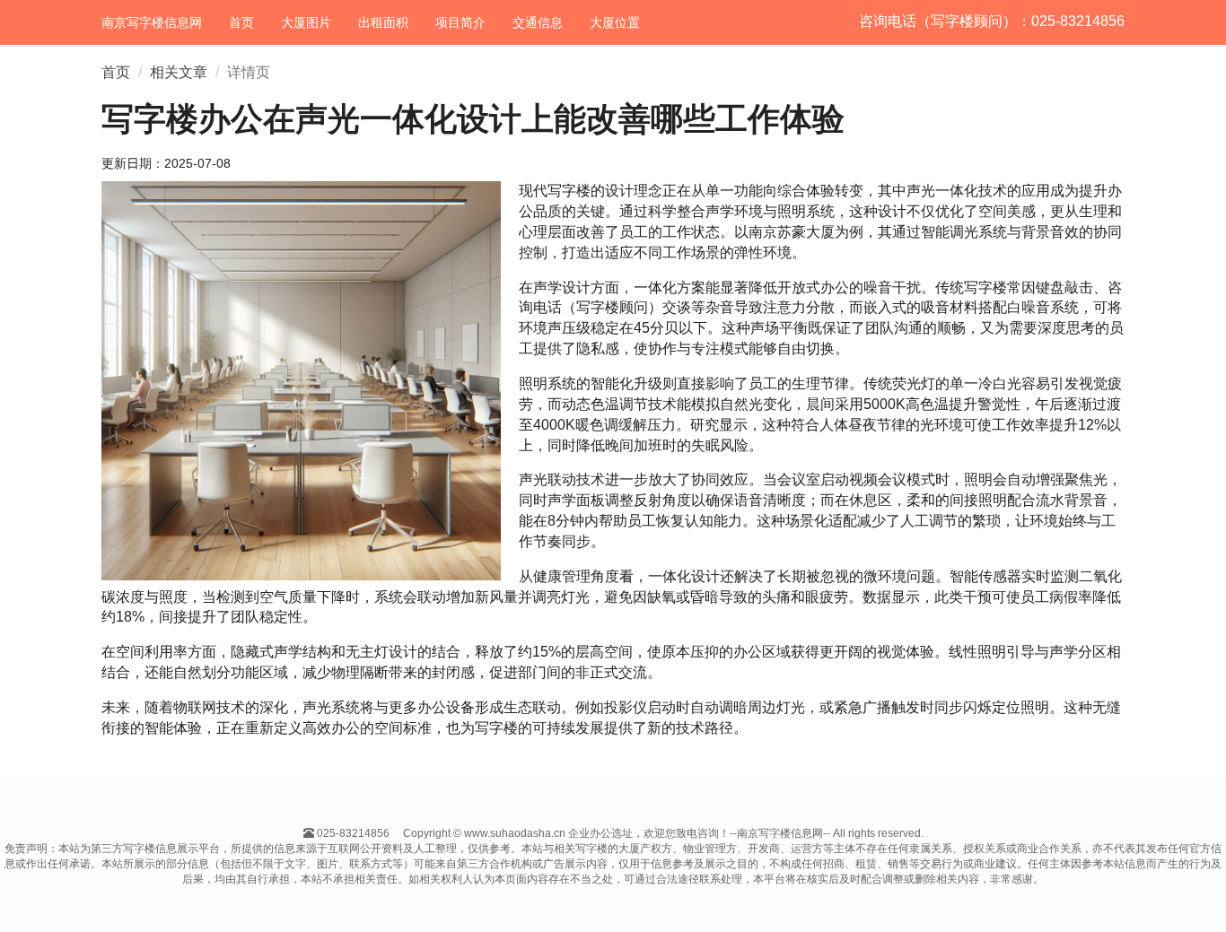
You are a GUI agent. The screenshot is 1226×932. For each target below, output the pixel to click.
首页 (241, 22)
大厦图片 (306, 22)
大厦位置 (615, 22)
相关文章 (178, 72)
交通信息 (537, 22)
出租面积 (383, 22)
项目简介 (460, 22)
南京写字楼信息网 (151, 22)
